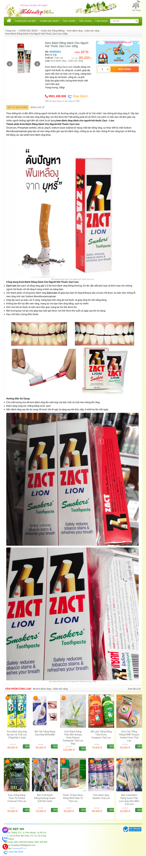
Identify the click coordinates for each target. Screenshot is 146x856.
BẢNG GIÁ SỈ (37, 107)
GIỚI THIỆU (134, 829)
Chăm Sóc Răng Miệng (52, 30)
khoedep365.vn (19, 848)
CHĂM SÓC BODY (49, 21)
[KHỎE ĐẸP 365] (31, 9)
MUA (27, 746)
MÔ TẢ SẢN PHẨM (17, 107)
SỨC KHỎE (69, 21)
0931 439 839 (57, 96)
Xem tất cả (133, 689)
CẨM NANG (101, 21)
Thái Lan (58, 58)
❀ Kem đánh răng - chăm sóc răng (50, 689)
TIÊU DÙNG (85, 21)
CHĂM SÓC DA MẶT (25, 21)
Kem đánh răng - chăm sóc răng (83, 30)
